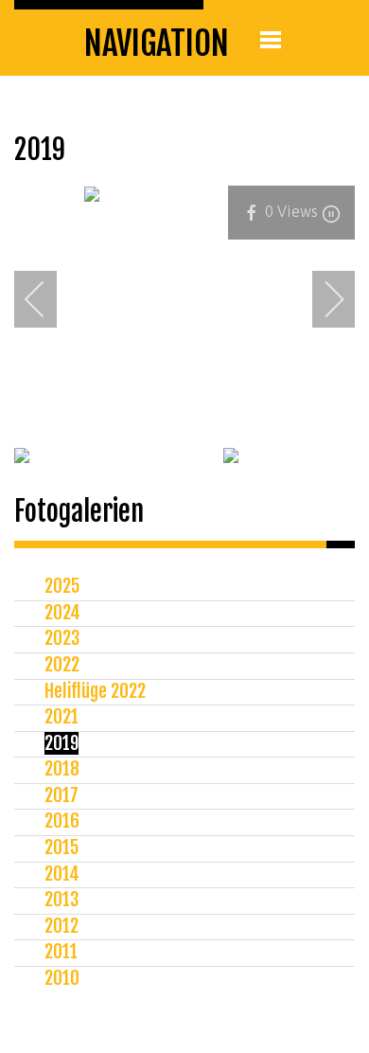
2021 (61, 716)
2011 (61, 951)
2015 (61, 847)
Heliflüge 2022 (95, 691)
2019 (61, 743)
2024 (62, 612)
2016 (61, 821)
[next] (322, 299)
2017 (61, 795)
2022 (61, 664)
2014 (61, 874)
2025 (61, 586)
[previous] (47, 299)
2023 (61, 638)
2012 (61, 926)
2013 (61, 899)
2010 (61, 978)
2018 (61, 769)
